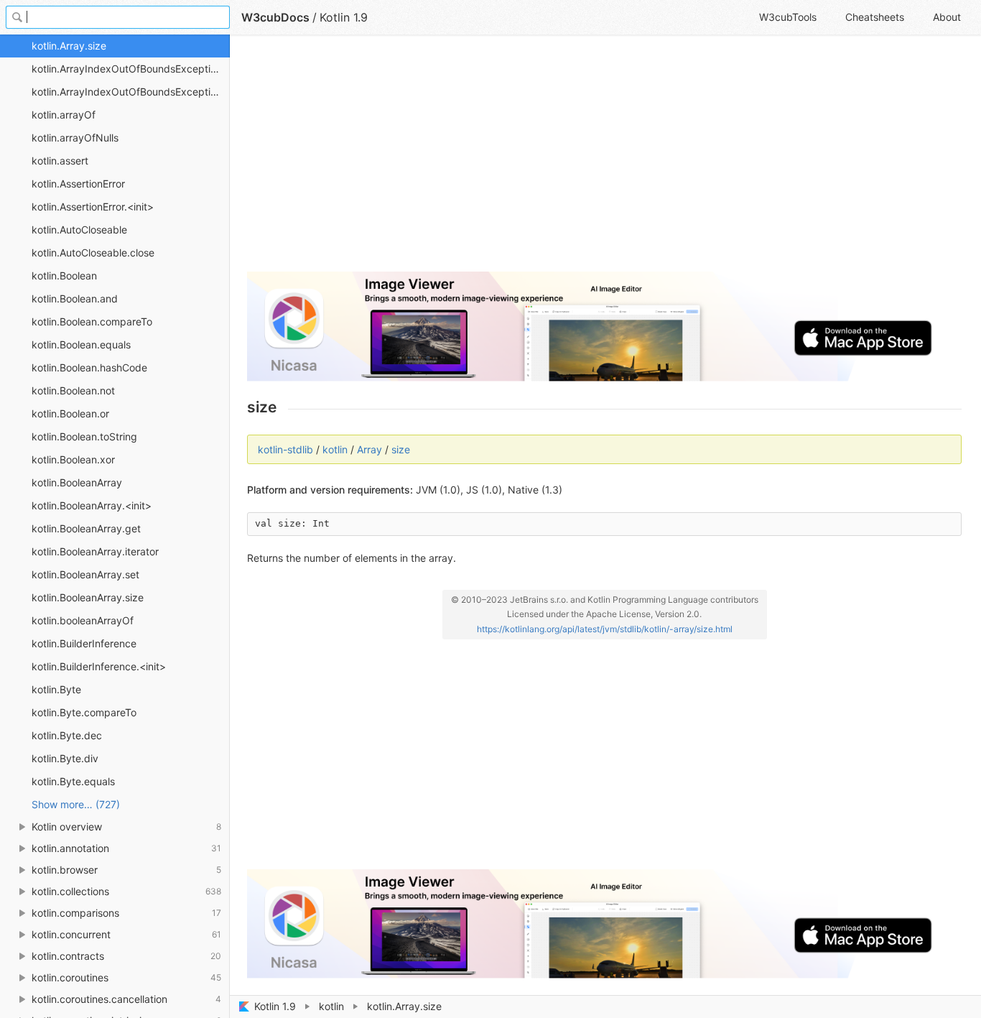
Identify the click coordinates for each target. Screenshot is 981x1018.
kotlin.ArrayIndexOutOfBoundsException (127, 69)
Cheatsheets (874, 17)
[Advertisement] (604, 159)
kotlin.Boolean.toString (84, 436)
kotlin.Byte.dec (67, 735)
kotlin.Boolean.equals (81, 344)
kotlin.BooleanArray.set (85, 574)
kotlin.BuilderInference (84, 643)
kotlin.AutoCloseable (79, 229)
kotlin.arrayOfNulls (75, 137)
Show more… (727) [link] (76, 804)
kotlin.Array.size (69, 46)
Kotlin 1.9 (275, 1006)
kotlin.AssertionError (78, 183)
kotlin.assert (60, 160)
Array (369, 449)
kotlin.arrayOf (64, 114)
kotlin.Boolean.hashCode (89, 367)
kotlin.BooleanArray (77, 482)
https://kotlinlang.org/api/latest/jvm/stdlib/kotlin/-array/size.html (605, 629)
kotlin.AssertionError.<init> (93, 206)
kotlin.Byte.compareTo (84, 712)
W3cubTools (788, 17)
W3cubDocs (275, 17)
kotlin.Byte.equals (73, 781)
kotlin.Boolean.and (75, 298)
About (947, 17)
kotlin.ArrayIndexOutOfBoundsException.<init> (131, 91)
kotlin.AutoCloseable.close (93, 252)
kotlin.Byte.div (65, 758)
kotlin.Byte (56, 689)
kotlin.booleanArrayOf (83, 620)
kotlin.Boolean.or (70, 413)
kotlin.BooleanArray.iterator (95, 551)
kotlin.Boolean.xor (73, 459)
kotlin (331, 1006)
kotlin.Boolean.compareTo (92, 321)
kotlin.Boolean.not (73, 390)
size (400, 449)
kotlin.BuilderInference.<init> (99, 666)
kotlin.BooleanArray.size (88, 597)
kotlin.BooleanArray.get (86, 528)
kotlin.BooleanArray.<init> (92, 505)
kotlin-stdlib (285, 449)
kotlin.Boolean (64, 275)
